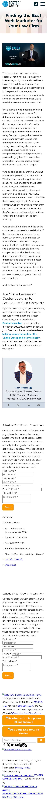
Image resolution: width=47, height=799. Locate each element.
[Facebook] (4, 746)
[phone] (36, 4)
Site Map (7, 797)
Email (6, 489)
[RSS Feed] (25, 746)
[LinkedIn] (13, 746)
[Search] (41, 740)
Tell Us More (9, 493)
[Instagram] (21, 746)
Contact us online (12, 323)
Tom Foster (21, 387)
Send (8, 507)
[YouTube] (17, 746)
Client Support (23, 722)
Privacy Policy (22, 767)
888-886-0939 (25, 706)
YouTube (38, 405)
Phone (6, 485)
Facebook (8, 405)
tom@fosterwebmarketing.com (31, 387)
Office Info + (16, 713)
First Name (9, 471)
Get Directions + (32, 713)
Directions (10, 565)
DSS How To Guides (29, 731)
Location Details (14, 559)
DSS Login (18, 797)
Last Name (9, 478)
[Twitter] (9, 746)
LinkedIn (28, 405)
